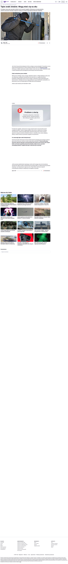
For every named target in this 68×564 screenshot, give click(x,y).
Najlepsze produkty (37, 545)
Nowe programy (19, 550)
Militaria (30, 1)
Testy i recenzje (36, 543)
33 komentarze (42, 42)
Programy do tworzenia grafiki (21, 549)
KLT (6, 42)
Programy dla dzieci (20, 548)
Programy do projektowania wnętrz (22, 544)
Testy (52, 542)
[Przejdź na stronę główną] (2, 2)
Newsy (35, 542)
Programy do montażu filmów (21, 545)
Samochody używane (54, 544)
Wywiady (52, 545)
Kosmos (19, 1)
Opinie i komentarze (37, 1)
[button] (59, 1)
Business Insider (43, 67)
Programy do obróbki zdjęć (21, 542)
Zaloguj (63, 1)
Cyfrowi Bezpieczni (3, 548)
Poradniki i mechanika (54, 543)
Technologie (13, 1)
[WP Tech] (7, 2)
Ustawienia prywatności (49, 554)
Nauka (25, 1)
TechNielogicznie (2, 549)
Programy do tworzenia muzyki (21, 543)
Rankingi (35, 544)
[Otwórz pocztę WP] (56, 2)
